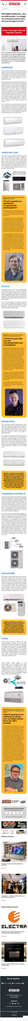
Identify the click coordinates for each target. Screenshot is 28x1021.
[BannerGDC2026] (14, 800)
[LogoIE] (15, 2)
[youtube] (3, 4)
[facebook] (10, 1003)
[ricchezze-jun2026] (14, 830)
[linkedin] (5, 4)
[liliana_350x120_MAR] (14, 27)
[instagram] (18, 1003)
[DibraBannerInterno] (14, 821)
